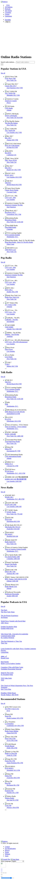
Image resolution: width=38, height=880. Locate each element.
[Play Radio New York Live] (5, 301)
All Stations (8, 7)
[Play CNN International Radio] (5, 460)
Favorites (8, 20)
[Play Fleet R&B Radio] (5, 231)
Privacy (7, 850)
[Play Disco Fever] (5, 353)
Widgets (7, 854)
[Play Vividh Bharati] (5, 750)
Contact (7, 847)
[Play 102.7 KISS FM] (5, 97)
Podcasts (7, 9)
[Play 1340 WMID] (5, 331)
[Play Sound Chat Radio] (5, 568)
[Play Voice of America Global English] (5, 553)
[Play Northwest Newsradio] (5, 598)
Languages (8, 16)
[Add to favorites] (1, 874)
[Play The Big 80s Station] (5, 127)
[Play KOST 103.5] (5, 179)
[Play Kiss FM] (5, 787)
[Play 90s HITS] (5, 157)
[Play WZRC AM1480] (5, 438)
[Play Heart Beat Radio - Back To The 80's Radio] (5, 246)
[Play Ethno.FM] (5, 453)
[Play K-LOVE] (5, 423)
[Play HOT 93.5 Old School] (5, 149)
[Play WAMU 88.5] (5, 501)
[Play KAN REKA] (5, 772)
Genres (7, 14)
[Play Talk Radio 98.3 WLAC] (5, 531)
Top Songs (8, 11)
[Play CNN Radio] (5, 112)
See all (3, 73)
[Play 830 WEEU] (5, 538)
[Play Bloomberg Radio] (5, 224)
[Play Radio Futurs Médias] (5, 735)
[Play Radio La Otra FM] (5, 757)
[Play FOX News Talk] (5, 82)
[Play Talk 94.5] (5, 386)
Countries (8, 12)
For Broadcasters (10, 848)
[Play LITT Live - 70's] (5, 316)
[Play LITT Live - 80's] (5, 286)
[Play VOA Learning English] (5, 393)
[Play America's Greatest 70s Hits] (5, 209)
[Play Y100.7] (5, 368)
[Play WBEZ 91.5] (5, 468)
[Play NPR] (5, 408)
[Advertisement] (19, 38)
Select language (6, 861)
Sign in (8, 21)
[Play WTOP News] (5, 475)
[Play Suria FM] (5, 720)
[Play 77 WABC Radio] (5, 516)
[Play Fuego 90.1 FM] (5, 765)
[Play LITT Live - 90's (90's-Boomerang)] (5, 346)
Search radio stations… (8, 62)
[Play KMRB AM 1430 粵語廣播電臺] (5, 483)
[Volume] (1, 876)
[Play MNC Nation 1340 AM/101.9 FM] (5, 583)
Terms (7, 852)
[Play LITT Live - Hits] (5, 271)
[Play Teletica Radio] (5, 802)
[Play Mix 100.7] (5, 142)
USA (8, 5)
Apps (6, 856)
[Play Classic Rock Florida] (5, 194)
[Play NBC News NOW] (5, 164)
